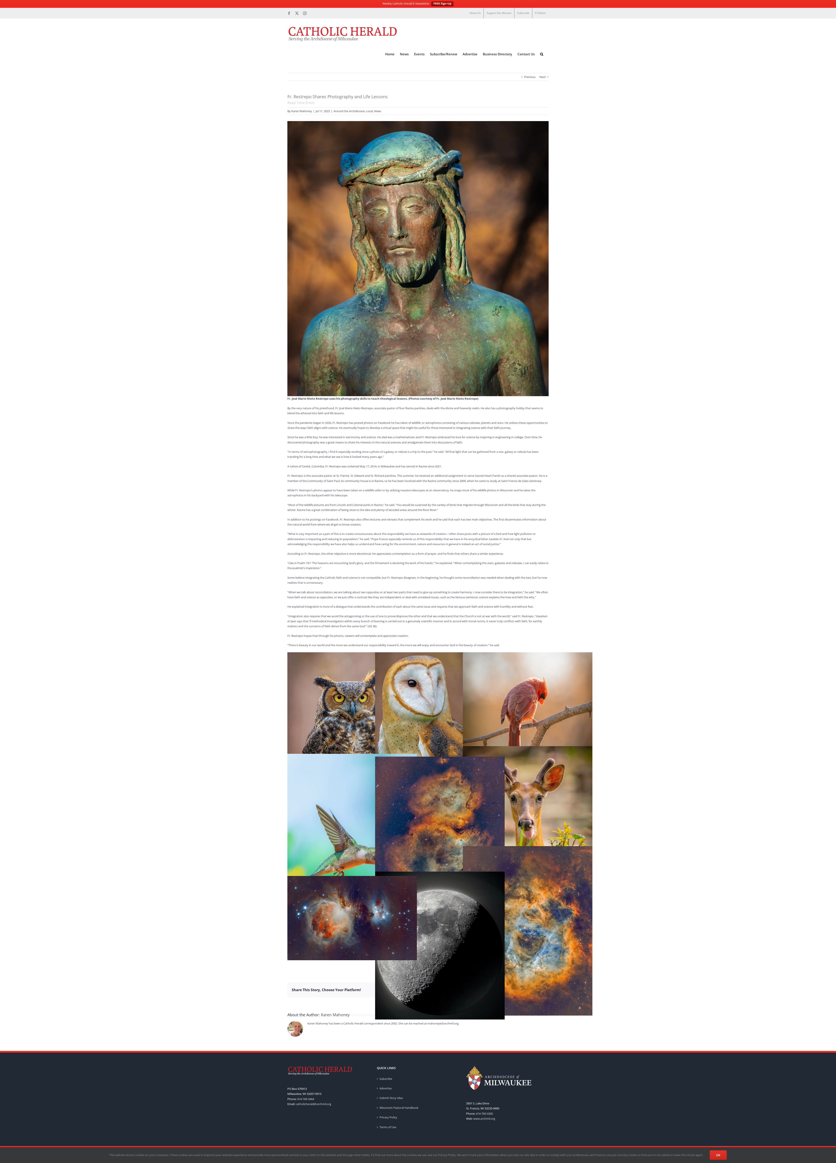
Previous (530, 77)
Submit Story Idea (391, 1098)
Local (369, 111)
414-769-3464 (305, 1099)
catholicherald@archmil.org (313, 1104)
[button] (541, 54)
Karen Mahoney (301, 111)
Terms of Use (387, 1127)
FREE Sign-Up (442, 3)
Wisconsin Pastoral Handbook (398, 1108)
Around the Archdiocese (349, 111)
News (377, 111)
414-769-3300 (484, 1114)
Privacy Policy (388, 1117)
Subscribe (385, 1079)
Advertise (385, 1088)
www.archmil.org (484, 1119)
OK (718, 1155)
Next (542, 77)
